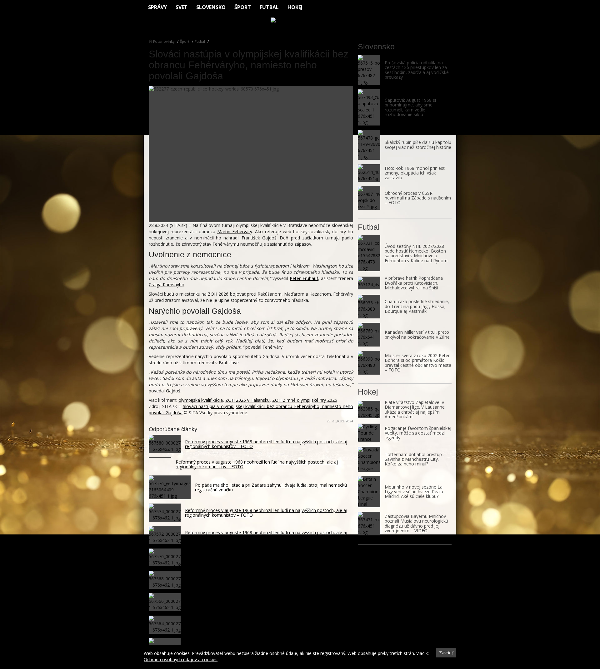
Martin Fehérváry (234, 231)
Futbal (269, 7)
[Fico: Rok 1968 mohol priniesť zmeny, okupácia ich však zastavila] (369, 173)
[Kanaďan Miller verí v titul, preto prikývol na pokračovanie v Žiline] (369, 335)
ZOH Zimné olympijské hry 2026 (304, 400)
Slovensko (211, 7)
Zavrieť (446, 653)
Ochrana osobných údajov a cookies (181, 659)
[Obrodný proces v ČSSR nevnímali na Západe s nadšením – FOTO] (369, 198)
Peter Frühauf (304, 278)
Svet (182, 7)
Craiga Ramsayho (166, 285)
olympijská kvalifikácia (200, 400)
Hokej (295, 7)
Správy (157, 7)
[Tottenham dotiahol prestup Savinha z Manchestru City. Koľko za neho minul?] (369, 459)
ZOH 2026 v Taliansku (247, 400)
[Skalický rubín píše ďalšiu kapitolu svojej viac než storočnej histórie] (369, 145)
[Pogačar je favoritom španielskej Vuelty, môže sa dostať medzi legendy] (369, 433)
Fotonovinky (164, 41)
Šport (242, 7)
